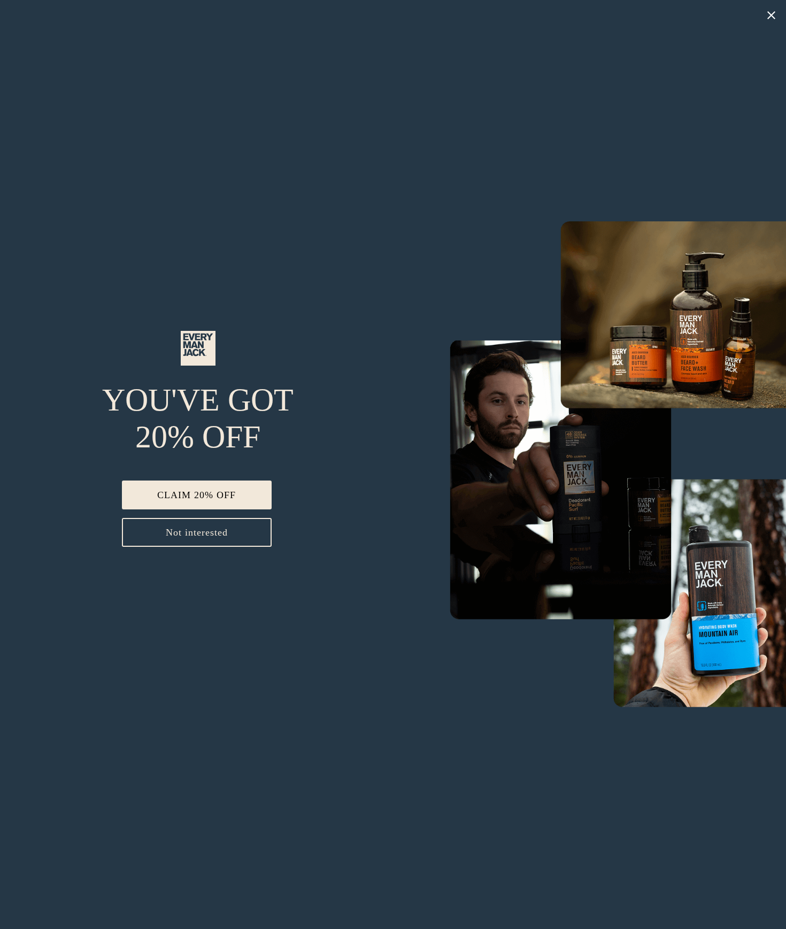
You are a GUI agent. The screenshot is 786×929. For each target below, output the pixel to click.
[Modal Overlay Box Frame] (393, 464)
